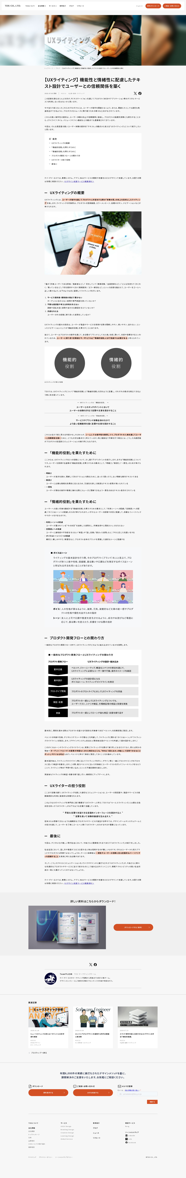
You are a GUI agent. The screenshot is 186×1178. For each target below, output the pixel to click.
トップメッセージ (34, 1134)
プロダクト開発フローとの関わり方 (66, 155)
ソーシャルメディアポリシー (64, 1157)
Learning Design (67, 1136)
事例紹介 (63, 6)
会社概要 (31, 1131)
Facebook (132, 1142)
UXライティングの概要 (61, 143)
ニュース (96, 1133)
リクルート (80, 6)
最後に (54, 164)
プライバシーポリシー (46, 1157)
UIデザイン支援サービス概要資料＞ (79, 181)
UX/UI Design (66, 1126)
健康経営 (31, 1147)
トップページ (49, 68)
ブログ (71, 6)
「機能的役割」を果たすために (64, 147)
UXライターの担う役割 (61, 159)
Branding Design (67, 1129)
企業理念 (31, 1141)
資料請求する (48, 1093)
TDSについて (30, 6)
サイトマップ (32, 1157)
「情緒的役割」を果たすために (64, 151)
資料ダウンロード (153, 6)
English (139, 6)
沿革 (30, 1138)
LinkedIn (131, 1136)
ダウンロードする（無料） (133, 927)
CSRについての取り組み (36, 1144)
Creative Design (67, 1133)
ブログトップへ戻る (39, 1052)
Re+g (127, 1126)
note (130, 1139)
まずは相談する (93, 1093)
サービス (52, 6)
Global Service (67, 1139)
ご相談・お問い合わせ (172, 6)
